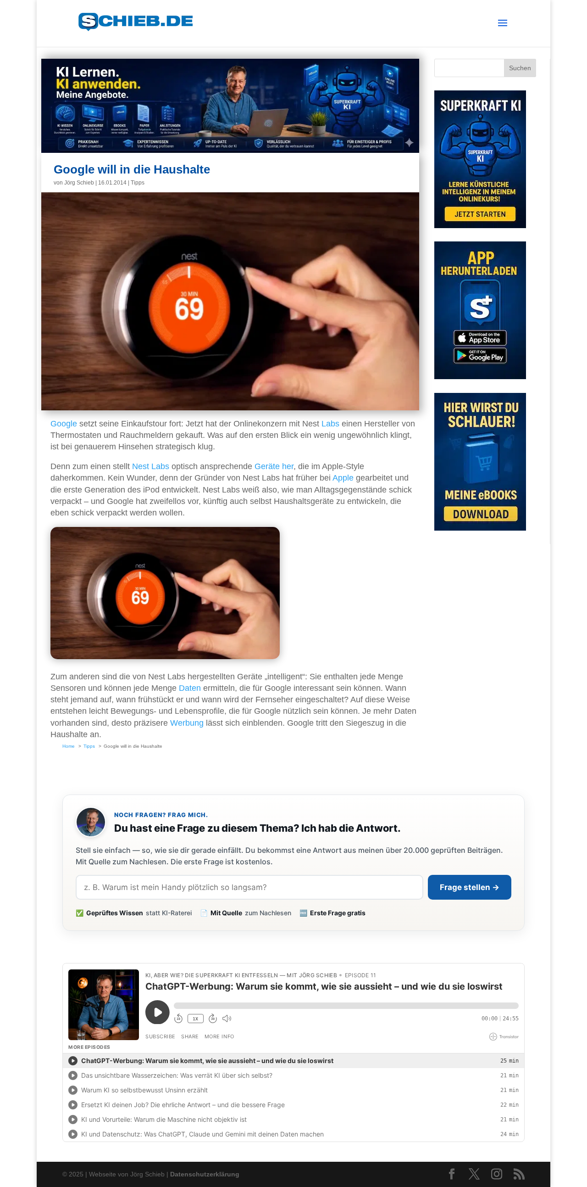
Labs (330, 423)
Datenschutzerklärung (204, 1174)
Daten (190, 688)
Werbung (187, 723)
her (288, 466)
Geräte (267, 466)
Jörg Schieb (79, 182)
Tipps (137, 182)
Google (63, 423)
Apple (343, 477)
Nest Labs (150, 466)
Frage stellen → (469, 887)
